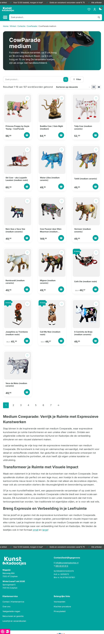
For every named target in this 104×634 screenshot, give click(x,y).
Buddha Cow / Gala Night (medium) (51, 127)
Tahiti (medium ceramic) (85, 178)
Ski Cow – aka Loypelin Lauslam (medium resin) (17, 178)
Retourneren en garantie (13, 616)
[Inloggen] (94, 9)
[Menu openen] (5, 17)
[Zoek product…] (65, 79)
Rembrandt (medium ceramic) (15, 281)
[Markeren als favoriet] (27, 98)
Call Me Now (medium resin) (50, 333)
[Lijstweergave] (99, 87)
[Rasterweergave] (94, 87)
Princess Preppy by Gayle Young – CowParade (17, 127)
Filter (78, 79)
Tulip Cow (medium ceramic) (83, 127)
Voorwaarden (59, 602)
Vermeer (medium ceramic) (82, 230)
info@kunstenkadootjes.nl (67, 563)
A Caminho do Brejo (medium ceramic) (83, 333)
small (35, 530)
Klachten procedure (62, 606)
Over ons (6, 606)
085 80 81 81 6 (61, 566)
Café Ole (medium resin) (85, 281)
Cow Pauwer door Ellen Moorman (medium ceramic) (50, 230)
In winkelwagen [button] (27, 135)
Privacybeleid (59, 611)
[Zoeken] (99, 17)
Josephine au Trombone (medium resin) (17, 333)
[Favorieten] (89, 9)
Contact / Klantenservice (13, 602)
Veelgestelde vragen (11, 611)
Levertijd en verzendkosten (14, 621)
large (45, 530)
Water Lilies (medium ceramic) (50, 178)
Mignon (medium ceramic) (48, 281)
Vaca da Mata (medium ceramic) (16, 384)
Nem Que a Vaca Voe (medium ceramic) (15, 230)
